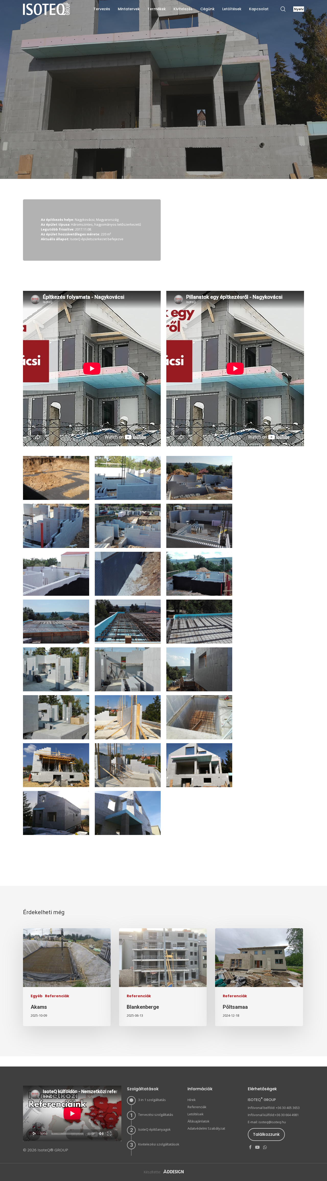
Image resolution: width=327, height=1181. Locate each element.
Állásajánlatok (198, 1121)
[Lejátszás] (34, 1133)
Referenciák (163, 139)
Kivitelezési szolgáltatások (158, 1144)
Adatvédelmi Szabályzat (206, 1128)
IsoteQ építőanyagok (154, 1129)
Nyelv (298, 9)
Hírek (192, 1099)
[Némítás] (101, 1133)
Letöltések (196, 1114)
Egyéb (36, 996)
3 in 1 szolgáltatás (152, 1099)
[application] (72, 1113)
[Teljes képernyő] (109, 1133)
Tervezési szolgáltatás (155, 1114)
